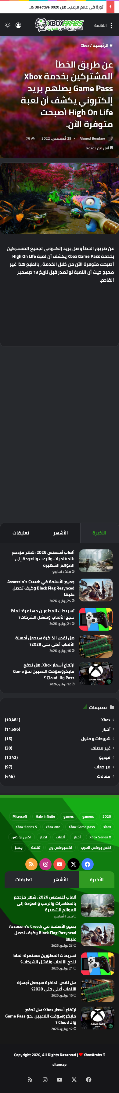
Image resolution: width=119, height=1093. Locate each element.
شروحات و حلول (95, 739)
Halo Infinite (45, 816)
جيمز (19, 847)
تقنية (35, 847)
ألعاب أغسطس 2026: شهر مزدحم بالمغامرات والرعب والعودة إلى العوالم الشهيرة (43, 558)
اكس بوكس (21, 837)
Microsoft (20, 816)
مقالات (103, 776)
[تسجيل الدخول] (18, 27)
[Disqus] (59, 434)
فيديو (104, 757)
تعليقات (21, 532)
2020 (107, 816)
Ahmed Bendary (92, 138)
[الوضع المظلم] (8, 27)
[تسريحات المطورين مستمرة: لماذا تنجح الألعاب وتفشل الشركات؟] (96, 619)
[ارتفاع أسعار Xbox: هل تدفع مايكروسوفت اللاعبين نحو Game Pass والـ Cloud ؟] (96, 673)
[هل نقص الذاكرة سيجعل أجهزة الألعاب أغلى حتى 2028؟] (96, 646)
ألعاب (60, 837)
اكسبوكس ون (60, 847)
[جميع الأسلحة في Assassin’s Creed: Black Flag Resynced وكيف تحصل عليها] (96, 590)
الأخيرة (99, 532)
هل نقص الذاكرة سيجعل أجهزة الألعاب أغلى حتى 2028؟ (44, 641)
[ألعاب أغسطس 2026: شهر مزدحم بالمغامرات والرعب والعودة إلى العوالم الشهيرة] (96, 560)
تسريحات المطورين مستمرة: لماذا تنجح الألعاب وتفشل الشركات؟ (42, 614)
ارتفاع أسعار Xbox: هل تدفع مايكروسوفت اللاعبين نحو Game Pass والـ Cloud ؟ (43, 671)
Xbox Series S (26, 826)
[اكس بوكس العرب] (59, 25)
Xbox (85, 45)
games (68, 816)
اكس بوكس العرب (96, 847)
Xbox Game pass (82, 826)
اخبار (43, 837)
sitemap (59, 1064)
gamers (88, 816)
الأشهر (60, 532)
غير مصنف (100, 748)
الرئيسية (101, 45)
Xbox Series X (100, 837)
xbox (107, 826)
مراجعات (102, 767)
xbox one (53, 826)
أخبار (106, 729)
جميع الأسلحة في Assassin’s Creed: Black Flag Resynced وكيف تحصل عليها (40, 588)
